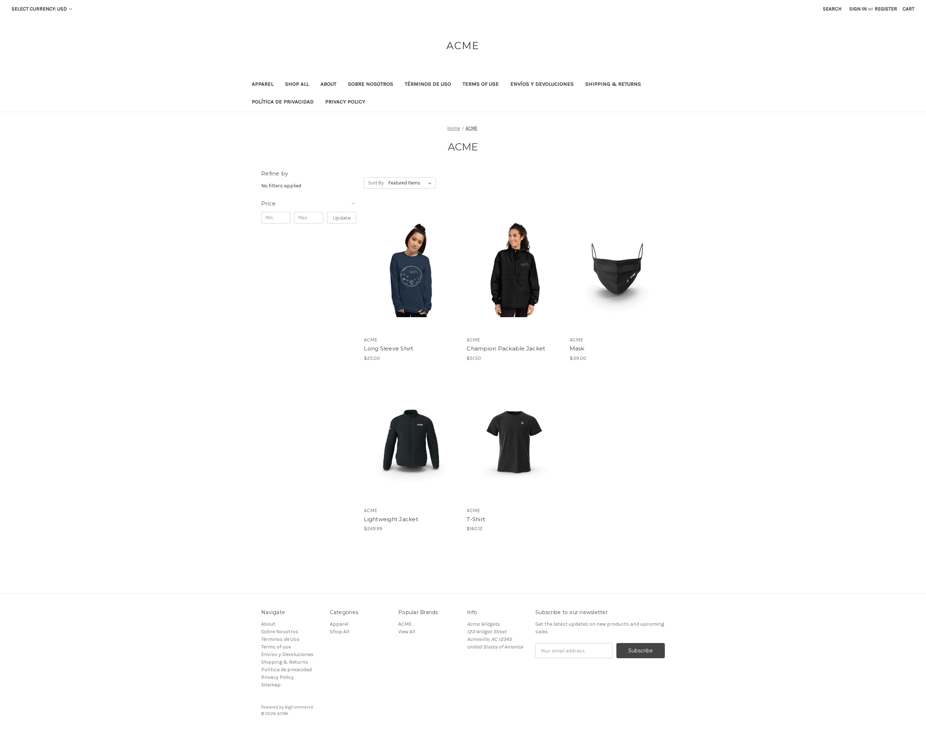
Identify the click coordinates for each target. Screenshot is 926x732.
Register (886, 9)
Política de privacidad (283, 101)
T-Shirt (476, 519)
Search (832, 9)
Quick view (405, 256)
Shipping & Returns (613, 84)
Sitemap (271, 685)
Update (342, 218)
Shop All (297, 84)
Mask (577, 348)
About (328, 84)
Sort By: (376, 183)
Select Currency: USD (40, 9)
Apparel (262, 84)
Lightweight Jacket (391, 519)
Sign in (858, 9)
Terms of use (481, 84)
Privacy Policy (345, 101)
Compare (409, 269)
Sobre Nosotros (370, 84)
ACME (405, 624)
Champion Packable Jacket (506, 348)
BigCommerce (299, 707)
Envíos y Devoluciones (542, 84)
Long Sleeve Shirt (388, 348)
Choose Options (411, 282)
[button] (308, 203)
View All (406, 632)
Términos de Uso (428, 84)
